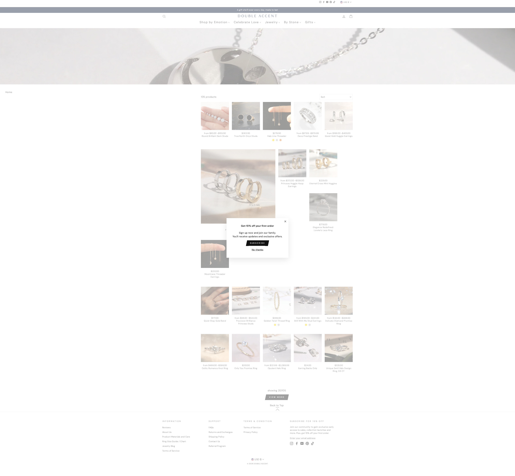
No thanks (257, 249)
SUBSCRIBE (257, 243)
